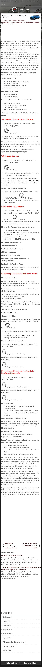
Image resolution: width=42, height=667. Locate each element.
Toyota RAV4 (4, 20)
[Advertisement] (21, 32)
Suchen (36, 1)
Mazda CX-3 (7, 621)
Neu (11, 1)
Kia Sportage (7, 617)
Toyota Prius (7, 650)
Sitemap (21, 1)
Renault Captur (7, 634)
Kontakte (29, 1)
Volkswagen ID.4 (8, 646)
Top (15, 1)
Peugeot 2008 (7, 629)
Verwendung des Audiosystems (32, 22)
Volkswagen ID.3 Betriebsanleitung (14, 642)
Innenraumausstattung (17, 22)
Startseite (4, 1)
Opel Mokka (7, 625)
